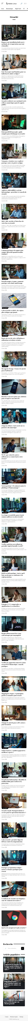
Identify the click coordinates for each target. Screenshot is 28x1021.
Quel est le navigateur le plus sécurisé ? (14, 928)
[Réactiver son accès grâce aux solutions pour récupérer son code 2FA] (14, 386)
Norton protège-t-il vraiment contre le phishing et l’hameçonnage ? (14, 487)
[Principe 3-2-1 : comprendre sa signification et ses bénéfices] (14, 594)
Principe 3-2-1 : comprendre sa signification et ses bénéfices (11, 605)
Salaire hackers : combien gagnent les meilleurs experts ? (13, 751)
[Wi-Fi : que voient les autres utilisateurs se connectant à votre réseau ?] (14, 445)
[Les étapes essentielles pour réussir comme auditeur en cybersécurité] (14, 505)
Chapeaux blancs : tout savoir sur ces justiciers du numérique (13, 426)
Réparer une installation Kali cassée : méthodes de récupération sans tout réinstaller (13, 44)
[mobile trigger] (3, 3)
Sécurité (5, 39)
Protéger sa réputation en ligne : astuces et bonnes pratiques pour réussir (12, 869)
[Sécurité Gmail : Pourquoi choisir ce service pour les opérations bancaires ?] (14, 800)
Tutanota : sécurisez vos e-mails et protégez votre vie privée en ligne (12, 162)
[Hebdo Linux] (11, 3)
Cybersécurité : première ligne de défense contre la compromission (12, 841)
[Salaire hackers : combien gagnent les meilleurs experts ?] (14, 740)
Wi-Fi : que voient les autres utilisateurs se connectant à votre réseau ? (12, 456)
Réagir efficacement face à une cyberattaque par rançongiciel (11, 634)
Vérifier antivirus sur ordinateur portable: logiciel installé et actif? (12, 545)
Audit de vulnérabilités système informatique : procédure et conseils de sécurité (14, 192)
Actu (5, 998)
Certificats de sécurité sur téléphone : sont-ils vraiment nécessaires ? (14, 899)
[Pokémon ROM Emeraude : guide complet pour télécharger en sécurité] (14, 122)
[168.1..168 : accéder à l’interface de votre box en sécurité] (14, 211)
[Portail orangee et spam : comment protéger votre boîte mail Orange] (14, 271)
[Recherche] (21, 3)
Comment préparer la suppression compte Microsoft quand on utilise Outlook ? (12, 252)
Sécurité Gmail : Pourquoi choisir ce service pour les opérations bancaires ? (14, 811)
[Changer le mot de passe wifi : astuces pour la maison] (14, 712)
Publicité (6, 962)
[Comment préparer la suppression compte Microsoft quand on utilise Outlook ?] (14, 240)
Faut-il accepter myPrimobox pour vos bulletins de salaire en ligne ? (14, 73)
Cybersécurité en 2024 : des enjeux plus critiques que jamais (13, 311)
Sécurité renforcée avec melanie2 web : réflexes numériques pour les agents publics (14, 103)
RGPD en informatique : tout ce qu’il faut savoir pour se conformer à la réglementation (13, 575)
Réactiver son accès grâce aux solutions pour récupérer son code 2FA (14, 397)
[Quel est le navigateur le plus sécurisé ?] (14, 917)
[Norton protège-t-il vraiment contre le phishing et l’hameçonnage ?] (14, 476)
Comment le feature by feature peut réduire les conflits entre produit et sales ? (13, 967)
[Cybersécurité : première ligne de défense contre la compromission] (14, 829)
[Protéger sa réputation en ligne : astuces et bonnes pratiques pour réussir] (14, 857)
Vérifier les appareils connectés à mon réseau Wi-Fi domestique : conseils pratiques (14, 664)
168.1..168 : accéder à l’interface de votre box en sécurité (13, 222)
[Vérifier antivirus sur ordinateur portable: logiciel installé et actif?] (14, 534)
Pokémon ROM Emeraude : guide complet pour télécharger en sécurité (13, 133)
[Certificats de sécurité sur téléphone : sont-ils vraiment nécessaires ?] (14, 888)
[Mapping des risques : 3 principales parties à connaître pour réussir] (14, 683)
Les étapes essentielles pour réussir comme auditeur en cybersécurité (13, 516)
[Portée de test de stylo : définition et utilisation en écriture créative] (14, 328)
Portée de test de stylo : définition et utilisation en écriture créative (13, 339)
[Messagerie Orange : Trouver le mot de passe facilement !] (14, 358)
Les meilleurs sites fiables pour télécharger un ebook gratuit (14, 1002)
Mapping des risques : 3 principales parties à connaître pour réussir (13, 694)
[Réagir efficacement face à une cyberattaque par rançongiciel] (14, 623)
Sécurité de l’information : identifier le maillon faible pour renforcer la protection (14, 781)
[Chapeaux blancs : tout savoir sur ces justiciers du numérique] (14, 415)
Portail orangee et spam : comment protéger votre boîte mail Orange (12, 282)
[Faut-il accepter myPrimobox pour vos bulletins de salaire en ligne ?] (14, 61)
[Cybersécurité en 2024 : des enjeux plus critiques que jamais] (14, 300)
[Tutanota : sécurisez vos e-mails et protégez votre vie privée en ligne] (14, 151)
